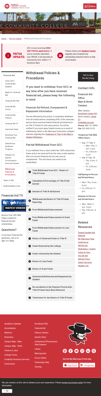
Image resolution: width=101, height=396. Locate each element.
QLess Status (40, 358)
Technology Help (42, 362)
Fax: (80, 128)
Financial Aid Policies (10, 116)
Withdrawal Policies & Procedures (10, 172)
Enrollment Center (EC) (87, 113)
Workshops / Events (87, 249)
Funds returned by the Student (46, 254)
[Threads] (94, 351)
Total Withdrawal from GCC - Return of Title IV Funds (50, 172)
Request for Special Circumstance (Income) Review (12, 159)
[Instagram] (82, 351)
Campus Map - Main (13, 341)
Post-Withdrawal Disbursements (47, 210)
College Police (10, 355)
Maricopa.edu (40, 353)
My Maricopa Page (86, 239)
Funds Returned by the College (46, 246)
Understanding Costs (11, 186)
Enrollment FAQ (41, 324)
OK (7, 391)
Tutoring (38, 367)
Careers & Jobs (11, 350)
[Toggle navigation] (90, 6)
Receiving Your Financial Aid (11, 136)
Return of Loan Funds (42, 261)
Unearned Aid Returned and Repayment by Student (51, 278)
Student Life (83, 266)
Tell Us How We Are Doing (88, 76)
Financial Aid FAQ (12, 101)
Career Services (85, 262)
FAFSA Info (83, 245)
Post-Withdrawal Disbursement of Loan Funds (50, 229)
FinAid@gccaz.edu (86, 122)
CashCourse (83, 242)
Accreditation (10, 328)
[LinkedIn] (88, 351)
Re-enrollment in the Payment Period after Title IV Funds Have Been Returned (52, 288)
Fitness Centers (41, 332)
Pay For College (15, 39)
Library (38, 349)
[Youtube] (76, 351)
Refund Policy (84, 259)
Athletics (8, 332)
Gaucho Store (40, 337)
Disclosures (9, 364)
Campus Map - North (13, 346)
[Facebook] (70, 351)
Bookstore (8, 337)
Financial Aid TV (11, 123)
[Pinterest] (65, 351)
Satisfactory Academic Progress (10, 146)
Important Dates (11, 129)
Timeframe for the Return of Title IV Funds (52, 298)
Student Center (89, 51)
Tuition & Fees (84, 252)
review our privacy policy (72, 382)
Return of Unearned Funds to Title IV (49, 238)
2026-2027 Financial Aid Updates (10, 84)
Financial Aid (9, 75)
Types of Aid (8, 180)
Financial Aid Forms (10, 107)
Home (3, 39)
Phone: (81, 125)
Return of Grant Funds (42, 269)
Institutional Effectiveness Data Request (46, 343)
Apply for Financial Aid (12, 93)
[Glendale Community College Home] (17, 6)
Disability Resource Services (16, 359)
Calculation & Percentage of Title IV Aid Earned (50, 182)
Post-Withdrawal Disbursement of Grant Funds (51, 218)
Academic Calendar (12, 324)
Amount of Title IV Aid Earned (46, 191)
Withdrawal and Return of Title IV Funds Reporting (50, 200)
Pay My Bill (83, 256)
